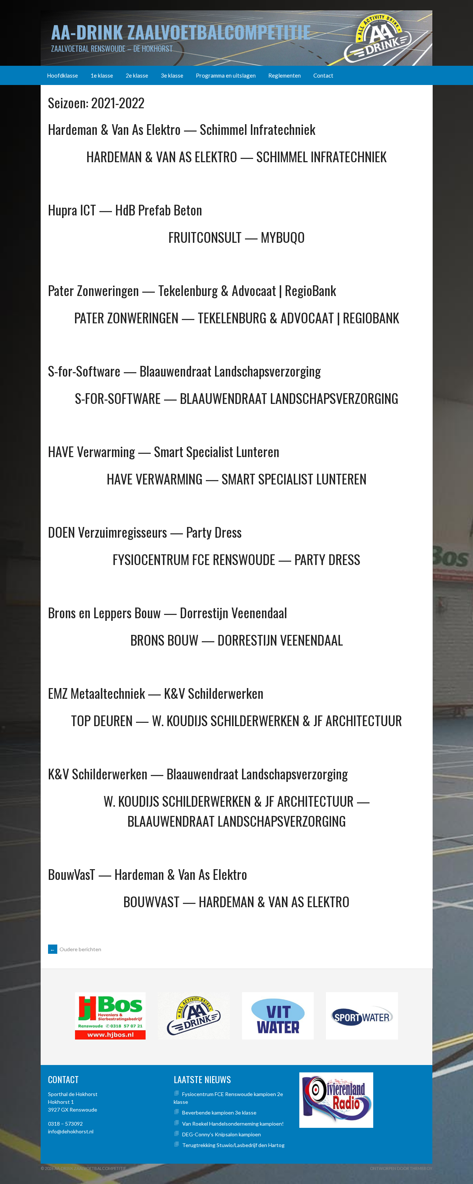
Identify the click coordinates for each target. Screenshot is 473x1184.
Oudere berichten (75, 949)
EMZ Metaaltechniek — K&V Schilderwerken (155, 692)
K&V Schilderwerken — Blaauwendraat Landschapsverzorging (198, 773)
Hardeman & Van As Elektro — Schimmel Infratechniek (181, 129)
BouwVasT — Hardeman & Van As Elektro (147, 874)
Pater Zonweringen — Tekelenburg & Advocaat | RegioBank (192, 290)
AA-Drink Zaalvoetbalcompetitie (181, 31)
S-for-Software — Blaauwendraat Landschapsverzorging (184, 370)
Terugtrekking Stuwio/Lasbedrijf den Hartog (233, 1145)
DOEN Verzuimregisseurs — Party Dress (145, 531)
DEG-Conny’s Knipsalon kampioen (221, 1134)
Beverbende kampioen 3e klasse (219, 1112)
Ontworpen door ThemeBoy (401, 1168)
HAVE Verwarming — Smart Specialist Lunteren (163, 451)
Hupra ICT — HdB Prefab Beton (125, 209)
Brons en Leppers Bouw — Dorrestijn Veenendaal (167, 612)
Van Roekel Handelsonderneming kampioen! (233, 1123)
